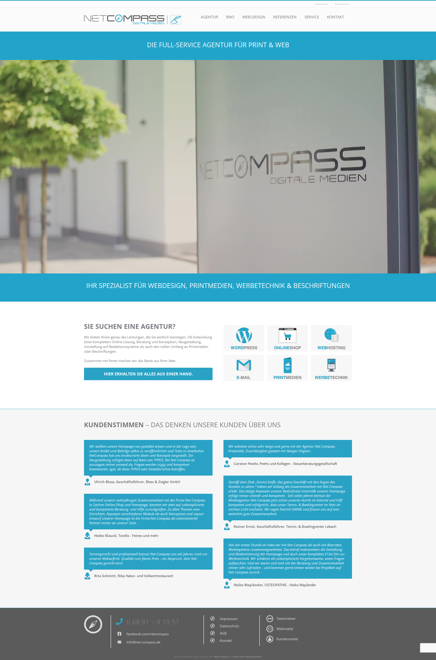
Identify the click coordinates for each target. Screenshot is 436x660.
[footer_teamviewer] (269, 617)
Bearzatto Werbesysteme (248, 656)
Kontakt (226, 640)
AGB (223, 633)
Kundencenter (287, 639)
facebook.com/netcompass (147, 634)
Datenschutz (229, 626)
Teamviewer (286, 618)
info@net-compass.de (143, 642)
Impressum (229, 618)
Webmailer (285, 628)
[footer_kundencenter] (269, 637)
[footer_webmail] (269, 627)
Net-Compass (221, 656)
